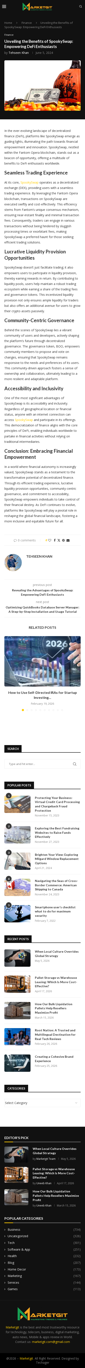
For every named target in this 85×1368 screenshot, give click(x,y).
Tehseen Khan (18, 53)
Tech (44, 1243)
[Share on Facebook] (55, 540)
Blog (44, 1263)
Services (44, 1282)
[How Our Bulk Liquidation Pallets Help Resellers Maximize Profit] (17, 1010)
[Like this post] (49, 540)
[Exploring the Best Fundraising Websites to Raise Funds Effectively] (17, 834)
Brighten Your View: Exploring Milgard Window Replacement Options (57, 859)
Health (44, 1256)
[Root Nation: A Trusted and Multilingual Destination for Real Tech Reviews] (17, 1036)
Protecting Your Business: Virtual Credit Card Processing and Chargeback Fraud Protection (57, 804)
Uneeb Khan (43, 1183)
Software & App (44, 1249)
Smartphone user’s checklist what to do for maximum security (55, 911)
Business (44, 1229)
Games (44, 1289)
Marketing (44, 1276)
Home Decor (44, 1269)
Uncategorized (44, 1236)
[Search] (80, 6)
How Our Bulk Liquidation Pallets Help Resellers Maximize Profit (53, 1008)
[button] (8, 673)
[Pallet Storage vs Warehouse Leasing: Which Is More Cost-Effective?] (17, 984)
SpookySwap (29, 182)
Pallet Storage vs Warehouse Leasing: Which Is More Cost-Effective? (56, 982)
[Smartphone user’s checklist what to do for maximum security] (17, 913)
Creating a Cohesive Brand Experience (54, 1059)
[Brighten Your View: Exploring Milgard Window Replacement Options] (17, 861)
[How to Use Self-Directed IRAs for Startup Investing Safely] (42, 661)
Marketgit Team (46, 1159)
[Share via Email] (68, 540)
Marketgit (12, 1327)
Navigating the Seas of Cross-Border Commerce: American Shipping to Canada (56, 885)
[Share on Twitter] (58, 540)
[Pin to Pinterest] (63, 540)
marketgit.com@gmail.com (51, 1342)
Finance (27, 23)
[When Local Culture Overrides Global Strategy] (17, 958)
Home (8, 23)
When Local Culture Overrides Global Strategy (57, 954)
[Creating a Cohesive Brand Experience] (17, 1063)
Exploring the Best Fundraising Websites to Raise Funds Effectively (57, 832)
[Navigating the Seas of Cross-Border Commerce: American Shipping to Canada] (17, 887)
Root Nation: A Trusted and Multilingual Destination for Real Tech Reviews (55, 1034)
